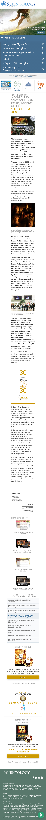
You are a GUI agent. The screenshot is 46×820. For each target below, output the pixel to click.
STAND (5, 809)
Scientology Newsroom (21, 805)
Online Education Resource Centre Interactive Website (19, 626)
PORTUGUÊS (35, 789)
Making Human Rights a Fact (16, 44)
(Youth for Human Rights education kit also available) (23, 762)
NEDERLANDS (37, 786)
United (6, 59)
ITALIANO (28, 789)
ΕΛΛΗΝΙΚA (21, 789)
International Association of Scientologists (19, 808)
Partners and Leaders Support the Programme (19, 640)
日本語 (17, 786)
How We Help (6, 90)
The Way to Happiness (17, 89)
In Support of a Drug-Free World (18, 811)
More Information (35, 796)
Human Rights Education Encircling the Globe (21, 631)
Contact (5, 798)
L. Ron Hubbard (7, 795)
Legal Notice (22, 817)
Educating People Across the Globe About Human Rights (22, 606)
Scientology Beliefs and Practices (21, 795)
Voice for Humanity (36, 795)
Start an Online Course (20, 806)
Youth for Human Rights (9, 812)
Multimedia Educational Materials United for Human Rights (22, 611)
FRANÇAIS (6, 786)
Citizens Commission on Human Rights (27, 812)
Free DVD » (23, 677)
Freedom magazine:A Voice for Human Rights (14, 69)
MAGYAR (11, 788)
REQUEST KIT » (23, 756)
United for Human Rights (34, 811)
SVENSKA (23, 788)
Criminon (40, 88)
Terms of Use (14, 817)
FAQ (15, 796)
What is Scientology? (8, 805)
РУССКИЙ (23, 786)
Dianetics (15, 804)
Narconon (29, 809)
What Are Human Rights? (14, 48)
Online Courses (26, 796)
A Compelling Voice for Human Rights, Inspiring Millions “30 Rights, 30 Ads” (21, 616)
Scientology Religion (35, 804)
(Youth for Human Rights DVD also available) (23, 683)
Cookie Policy (6, 817)
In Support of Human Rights (15, 63)
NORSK (17, 788)
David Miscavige (32, 805)
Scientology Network (24, 804)
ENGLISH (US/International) (10, 785)
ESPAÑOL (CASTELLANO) (10, 789)
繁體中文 (29, 786)
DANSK (37, 785)
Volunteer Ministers (8, 796)
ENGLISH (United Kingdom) (26, 785)
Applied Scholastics (28, 88)
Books (19, 796)
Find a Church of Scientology (16, 798)
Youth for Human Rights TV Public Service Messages (18, 54)
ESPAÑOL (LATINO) (32, 788)
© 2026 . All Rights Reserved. (19, 816)
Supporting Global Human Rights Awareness (19, 601)
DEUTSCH (6, 788)
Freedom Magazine (37, 808)
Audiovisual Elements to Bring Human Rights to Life (21, 621)
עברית (12, 787)
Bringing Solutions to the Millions (19, 635)
